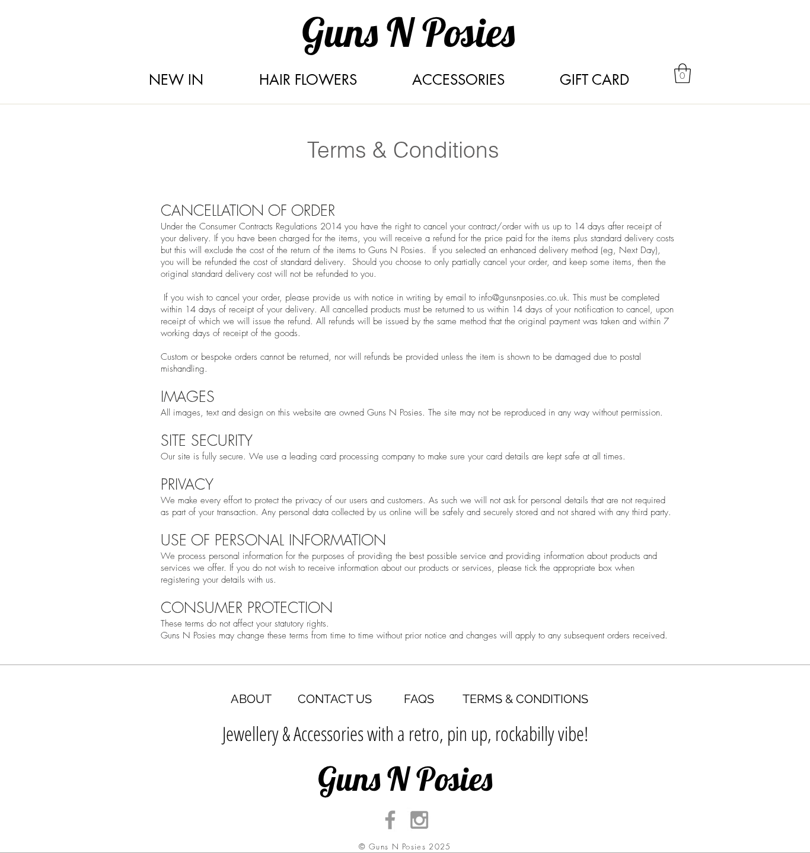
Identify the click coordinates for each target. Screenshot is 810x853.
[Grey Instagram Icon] (419, 819)
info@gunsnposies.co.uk (523, 297)
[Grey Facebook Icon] (390, 819)
